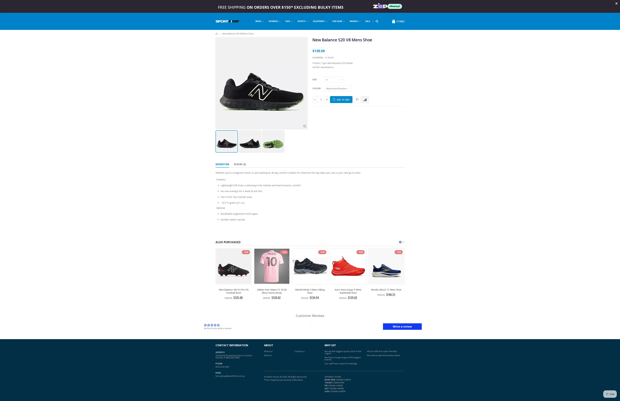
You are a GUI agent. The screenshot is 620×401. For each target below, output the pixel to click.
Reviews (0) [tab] (240, 164)
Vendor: (316, 67)
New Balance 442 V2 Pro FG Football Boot (233, 291)
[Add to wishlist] (357, 99)
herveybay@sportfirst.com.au (230, 376)
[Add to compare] (365, 99)
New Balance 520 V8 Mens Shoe (342, 39)
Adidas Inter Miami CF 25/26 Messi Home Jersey (272, 291)
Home (217, 34)
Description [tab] (222, 164)
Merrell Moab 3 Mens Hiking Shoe (310, 291)
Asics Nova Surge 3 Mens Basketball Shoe (348, 291)
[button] (400, 242)
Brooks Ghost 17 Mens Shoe (386, 289)
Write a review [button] (402, 326)
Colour (316, 88)
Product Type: (319, 63)
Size (314, 79)
